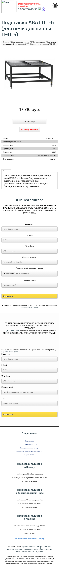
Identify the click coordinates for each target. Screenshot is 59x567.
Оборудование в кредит (29, 448)
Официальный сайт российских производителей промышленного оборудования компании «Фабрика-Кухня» (29, 549)
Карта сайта (29, 455)
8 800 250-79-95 (27, 9)
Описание (6, 171)
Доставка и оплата (29, 444)
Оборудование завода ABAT (22, 42)
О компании (29, 441)
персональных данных (29, 307)
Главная (6, 42)
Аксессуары (40, 42)
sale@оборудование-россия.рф (29, 538)
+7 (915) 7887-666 (11, 330)
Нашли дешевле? (29, 129)
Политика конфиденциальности (29, 451)
